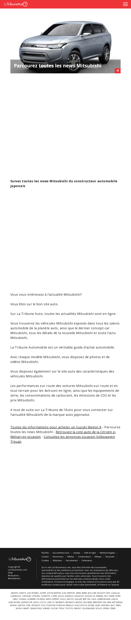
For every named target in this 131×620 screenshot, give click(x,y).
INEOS (48, 599)
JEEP (84, 599)
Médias (70, 557)
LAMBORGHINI (103, 599)
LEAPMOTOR (26, 602)
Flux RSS (45, 553)
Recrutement (72, 561)
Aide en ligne (90, 553)
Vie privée (109, 557)
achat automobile (87, 584)
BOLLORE (92, 593)
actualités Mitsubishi (77, 314)
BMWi (84, 593)
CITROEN (36, 596)
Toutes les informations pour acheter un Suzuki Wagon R (55, 427)
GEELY (15, 599)
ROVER (91, 605)
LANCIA (114, 599)
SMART (26, 608)
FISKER (111, 596)
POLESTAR (50, 605)
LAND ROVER (14, 602)
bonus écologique (65, 581)
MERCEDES (97, 602)
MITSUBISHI (117, 602)
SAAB (97, 605)
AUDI (64, 593)
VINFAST (77, 608)
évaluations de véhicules (106, 570)
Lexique (76, 553)
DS (94, 596)
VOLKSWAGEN (88, 608)
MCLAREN (87, 602)
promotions (77, 570)
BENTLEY (71, 593)
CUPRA (54, 596)
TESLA (61, 608)
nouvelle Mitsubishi (77, 333)
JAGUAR (78, 599)
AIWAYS (22, 593)
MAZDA (79, 602)
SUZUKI (54, 608)
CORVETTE (45, 596)
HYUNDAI (40, 599)
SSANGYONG (36, 608)
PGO (43, 605)
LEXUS (36, 602)
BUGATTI (101, 593)
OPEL (28, 605)
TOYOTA (69, 608)
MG (104, 602)
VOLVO (99, 608)
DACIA (61, 596)
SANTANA (105, 605)
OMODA (21, 605)
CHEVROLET (15, 596)
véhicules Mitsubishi (57, 323)
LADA (93, 599)
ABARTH (14, 593)
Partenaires (87, 561)
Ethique (98, 557)
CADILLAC (115, 593)
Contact (45, 557)
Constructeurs (84, 557)
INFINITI (55, 599)
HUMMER (31, 599)
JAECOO (70, 599)
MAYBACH (70, 602)
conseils (56, 584)
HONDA (22, 599)
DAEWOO (69, 596)
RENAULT (70, 605)
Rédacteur (57, 561)
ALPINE (43, 593)
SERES (118, 605)
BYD (108, 593)
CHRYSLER (26, 596)
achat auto (86, 576)
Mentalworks (14, 578)
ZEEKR (113, 608)
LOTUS (43, 602)
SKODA (19, 608)
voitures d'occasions (97, 581)
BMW (78, 593)
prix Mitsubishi (22, 400)
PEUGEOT (36, 605)
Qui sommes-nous (61, 553)
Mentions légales (107, 553)
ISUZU (63, 599)
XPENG (106, 608)
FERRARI (99, 596)
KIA (88, 599)
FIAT (106, 596)
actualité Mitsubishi (64, 294)
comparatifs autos (55, 573)
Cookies (45, 561)
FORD (117, 596)
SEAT (113, 605)
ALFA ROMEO (33, 593)
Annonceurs (58, 557)
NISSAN (13, 605)
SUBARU (46, 608)
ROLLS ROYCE (81, 605)
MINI (109, 602)
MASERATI (60, 602)
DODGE (88, 596)
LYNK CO (51, 602)
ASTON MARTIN (54, 593)
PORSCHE (60, 605)
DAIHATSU (79, 596)
